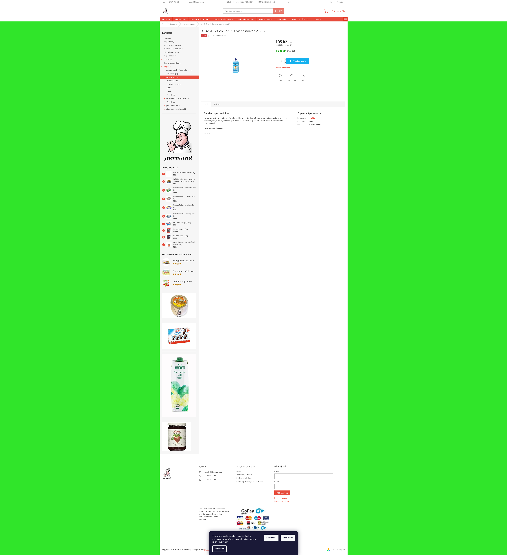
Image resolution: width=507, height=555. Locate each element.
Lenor (169, 91)
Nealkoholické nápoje (172, 63)
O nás (229, 2)
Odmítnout (271, 537)
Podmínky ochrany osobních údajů (249, 481)
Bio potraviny (169, 41)
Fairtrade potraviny (171, 52)
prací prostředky (173, 105)
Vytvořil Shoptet (338, 549)
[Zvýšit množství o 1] (285, 59)
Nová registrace (280, 498)
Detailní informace (283, 68)
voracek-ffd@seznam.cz (212, 472)
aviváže (311, 118)
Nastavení (219, 548)
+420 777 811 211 (209, 479)
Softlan (169, 88)
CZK (330, 2)
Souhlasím (288, 537)
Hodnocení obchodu (266, 2)
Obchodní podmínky (244, 2)
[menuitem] (166, 19)
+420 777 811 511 (209, 476)
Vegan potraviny (170, 56)
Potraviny (167, 38)
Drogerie (167, 66)
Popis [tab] (206, 104)
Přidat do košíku (299, 61)
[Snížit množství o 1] (285, 62)
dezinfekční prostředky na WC (178, 98)
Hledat (278, 11)
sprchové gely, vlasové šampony (179, 70)
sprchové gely (172, 73)
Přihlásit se (282, 493)
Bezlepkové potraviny (172, 45)
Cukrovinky (168, 59)
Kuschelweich (172, 80)
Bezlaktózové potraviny (173, 49)
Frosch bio (171, 95)
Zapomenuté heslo (281, 501)
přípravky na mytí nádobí (176, 109)
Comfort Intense (174, 84)
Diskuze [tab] (217, 104)
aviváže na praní (172, 77)
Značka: (218, 35)
